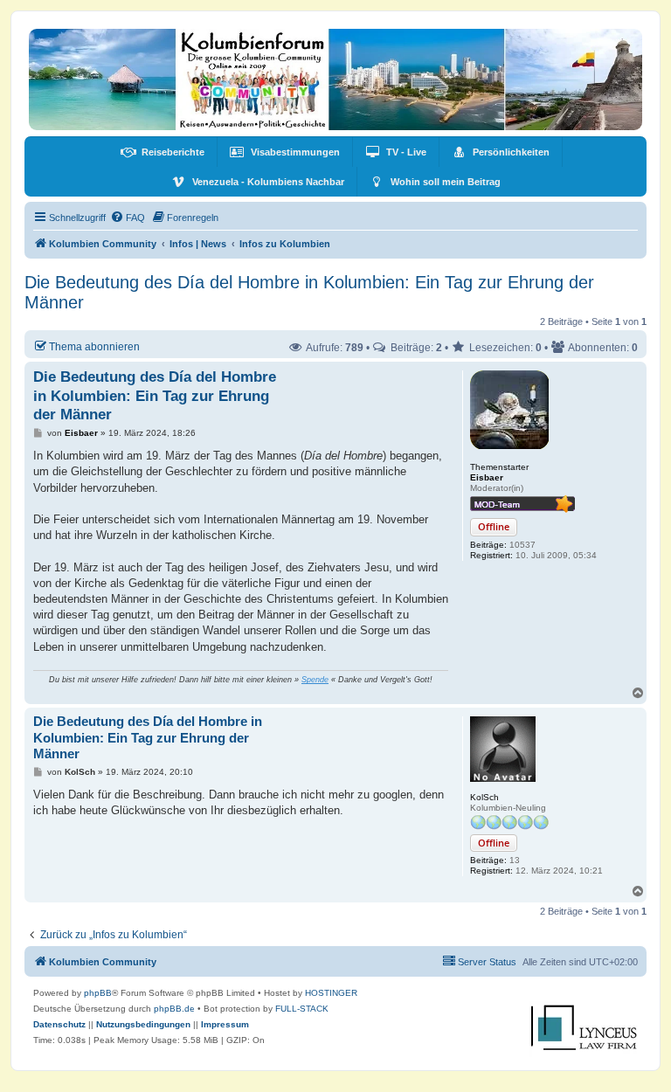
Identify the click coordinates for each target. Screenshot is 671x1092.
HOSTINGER (331, 993)
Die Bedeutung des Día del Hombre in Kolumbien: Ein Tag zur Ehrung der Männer (309, 292)
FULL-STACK (302, 1008)
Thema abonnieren (94, 346)
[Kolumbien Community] (335, 79)
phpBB (98, 993)
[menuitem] (162, 152)
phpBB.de (174, 1008)
